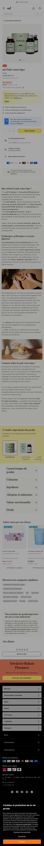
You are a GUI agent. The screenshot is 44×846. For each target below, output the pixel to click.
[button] (22, 420)
